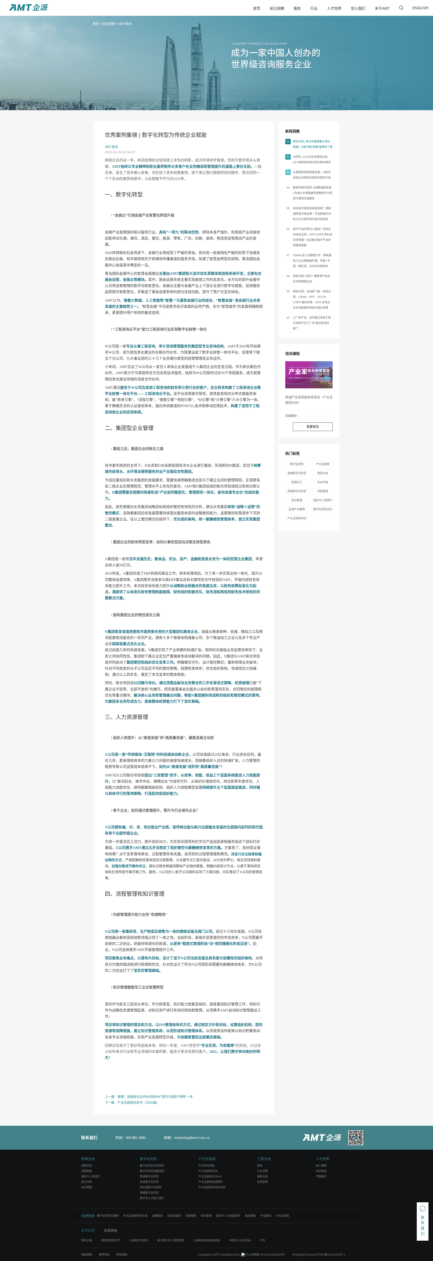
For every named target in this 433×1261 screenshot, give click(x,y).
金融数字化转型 (296, 473)
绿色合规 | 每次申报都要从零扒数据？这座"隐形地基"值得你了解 (313, 144)
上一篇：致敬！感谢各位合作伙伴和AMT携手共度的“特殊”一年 (149, 1096)
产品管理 (265, 1215)
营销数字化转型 (149, 1176)
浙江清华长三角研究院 (170, 1240)
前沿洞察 (277, 8)
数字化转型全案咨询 (152, 1165)
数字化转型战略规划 (152, 1171)
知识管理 (153, 894)
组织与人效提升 (322, 500)
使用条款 (104, 1254)
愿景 (260, 1165)
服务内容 (262, 1176)
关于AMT (382, 8)
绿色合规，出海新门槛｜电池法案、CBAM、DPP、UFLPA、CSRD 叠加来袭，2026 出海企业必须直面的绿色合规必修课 (312, 299)
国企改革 (86, 1182)
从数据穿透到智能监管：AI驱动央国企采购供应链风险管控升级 (312, 175)
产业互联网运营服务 (210, 1182)
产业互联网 (322, 464)
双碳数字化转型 (149, 1192)
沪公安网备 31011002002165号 (265, 1254)
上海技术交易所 (138, 1240)
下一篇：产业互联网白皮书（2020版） (132, 1102)
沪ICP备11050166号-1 (331, 1254)
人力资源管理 (132, 717)
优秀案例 (262, 1182)
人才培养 (334, 8)
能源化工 (296, 482)
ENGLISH (420, 8)
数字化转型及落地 (108, 1215)
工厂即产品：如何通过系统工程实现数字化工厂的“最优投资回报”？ (312, 323)
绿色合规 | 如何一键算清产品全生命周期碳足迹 (311, 279)
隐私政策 (86, 1254)
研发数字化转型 (149, 1182)
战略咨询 (86, 1165)
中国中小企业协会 (240, 1240)
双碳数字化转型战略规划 (296, 492)
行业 (314, 8)
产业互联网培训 (296, 518)
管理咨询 (88, 1159)
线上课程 (321, 1165)
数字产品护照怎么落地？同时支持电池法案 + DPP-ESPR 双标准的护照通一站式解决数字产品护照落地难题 (312, 237)
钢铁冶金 (322, 473)
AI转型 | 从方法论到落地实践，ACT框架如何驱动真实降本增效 (312, 159)
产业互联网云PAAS (210, 1176)
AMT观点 (125, 24)
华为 (262, 1240)
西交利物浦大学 (110, 1240)
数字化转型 (129, 194)
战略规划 (157, 1215)
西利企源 (86, 1240)
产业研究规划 (206, 1165)
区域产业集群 (297, 509)
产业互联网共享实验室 (212, 1187)
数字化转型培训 (322, 509)
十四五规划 (282, 1215)
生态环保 (322, 482)
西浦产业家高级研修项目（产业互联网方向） (309, 399)
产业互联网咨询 (207, 1171)
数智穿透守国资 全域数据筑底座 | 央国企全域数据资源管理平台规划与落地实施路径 (312, 193)
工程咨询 (264, 1159)
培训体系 (321, 1171)
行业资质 (262, 1171)
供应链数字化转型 (150, 1187)
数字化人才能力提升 (152, 1198)
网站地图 (121, 1254)
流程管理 (126, 894)
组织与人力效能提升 (228, 1215)
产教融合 (321, 1176)
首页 (256, 8)
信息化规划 (174, 1215)
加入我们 (358, 8)
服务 (297, 8)
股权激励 (250, 1215)
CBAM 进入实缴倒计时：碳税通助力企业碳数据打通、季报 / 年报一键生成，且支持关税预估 (312, 261)
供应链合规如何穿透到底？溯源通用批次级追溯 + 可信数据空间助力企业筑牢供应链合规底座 (312, 214)
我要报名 (312, 426)
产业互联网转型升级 (135, 1215)
